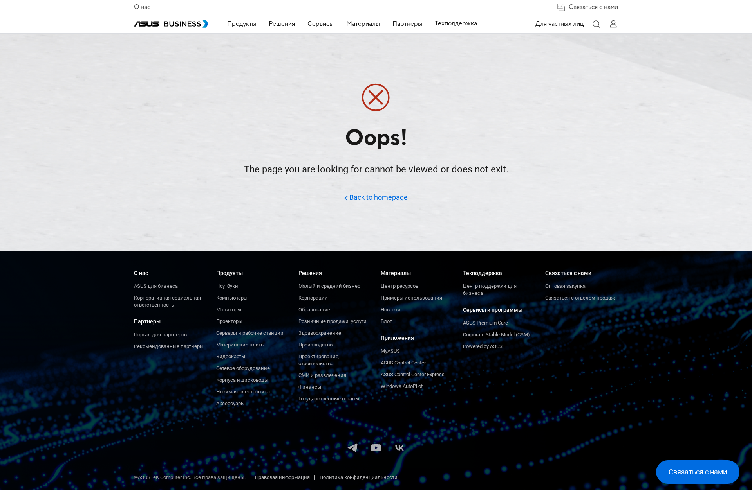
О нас (142, 7)
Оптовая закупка (565, 286)
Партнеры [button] (407, 24)
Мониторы (228, 309)
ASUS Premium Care (485, 323)
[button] (596, 23)
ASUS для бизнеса (156, 286)
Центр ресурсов (399, 286)
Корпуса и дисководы (242, 380)
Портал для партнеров (160, 334)
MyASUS (390, 351)
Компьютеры (232, 298)
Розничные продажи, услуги (332, 321)
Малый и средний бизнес (329, 286)
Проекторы (229, 321)
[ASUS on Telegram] (352, 449)
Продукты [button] (241, 24)
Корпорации (313, 298)
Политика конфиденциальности (359, 477)
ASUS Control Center (403, 363)
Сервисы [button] (320, 24)
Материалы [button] (363, 24)
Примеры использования (411, 298)
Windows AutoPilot (402, 386)
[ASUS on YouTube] (376, 449)
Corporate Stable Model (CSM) (496, 334)
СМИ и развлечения (322, 375)
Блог (386, 321)
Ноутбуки (227, 286)
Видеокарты (230, 356)
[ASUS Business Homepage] (171, 23)
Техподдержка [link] (456, 23)
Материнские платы (240, 345)
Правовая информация (282, 477)
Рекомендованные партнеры (169, 346)
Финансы (309, 387)
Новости (391, 309)
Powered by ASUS (483, 346)
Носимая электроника (243, 392)
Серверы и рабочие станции (250, 333)
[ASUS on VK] (399, 449)
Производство (315, 345)
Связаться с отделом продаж (580, 298)
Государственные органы (328, 399)
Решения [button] (282, 24)
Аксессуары (230, 403)
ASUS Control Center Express (413, 374)
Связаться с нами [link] (593, 7)
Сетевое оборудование (243, 368)
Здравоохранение (319, 333)
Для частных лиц (559, 24)
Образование (314, 309)
